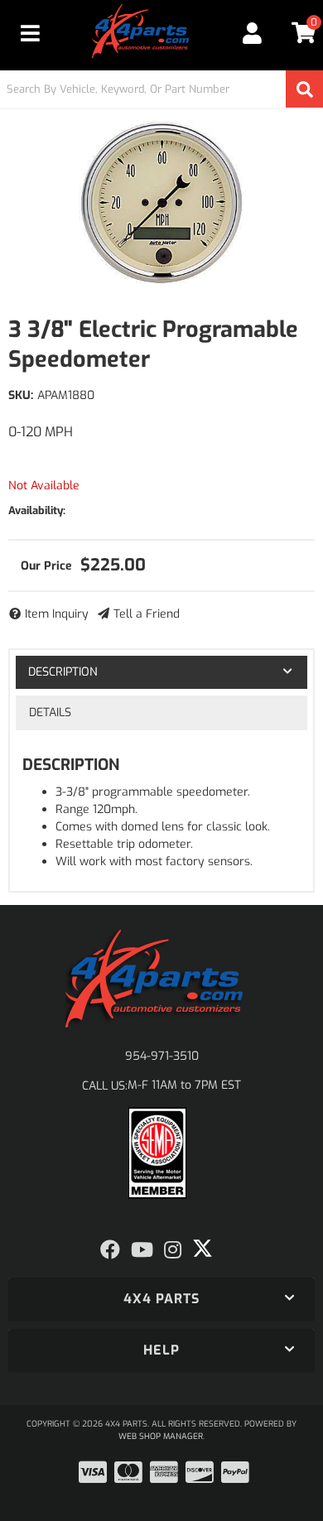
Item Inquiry (57, 614)
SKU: (20, 395)
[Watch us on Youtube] (142, 1250)
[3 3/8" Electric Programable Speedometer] (161, 203)
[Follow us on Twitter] (202, 1248)
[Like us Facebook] (110, 1250)
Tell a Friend (146, 614)
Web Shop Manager (160, 1436)
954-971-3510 (162, 1056)
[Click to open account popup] (252, 33)
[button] (161, 89)
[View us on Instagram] (172, 1250)
